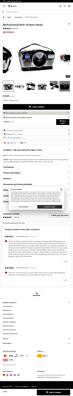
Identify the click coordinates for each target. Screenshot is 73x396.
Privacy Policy (40, 377)
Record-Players (8, 326)
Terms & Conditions (21, 386)
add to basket (38, 107)
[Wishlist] (64, 6)
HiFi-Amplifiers (8, 314)
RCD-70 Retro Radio (32, 17)
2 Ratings (15, 28)
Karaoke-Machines (9, 322)
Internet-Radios (8, 318)
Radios (9, 17)
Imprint (33, 386)
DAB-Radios (7, 310)
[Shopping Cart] (69, 6)
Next (67, 57)
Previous (5, 57)
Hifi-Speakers (7, 306)
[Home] (5, 17)
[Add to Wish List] (69, 24)
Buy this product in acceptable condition (19, 117)
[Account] (60, 6)
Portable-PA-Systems (10, 334)
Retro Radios (19, 17)
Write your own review (60, 215)
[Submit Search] (3, 12)
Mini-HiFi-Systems (9, 330)
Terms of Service (51, 377)
